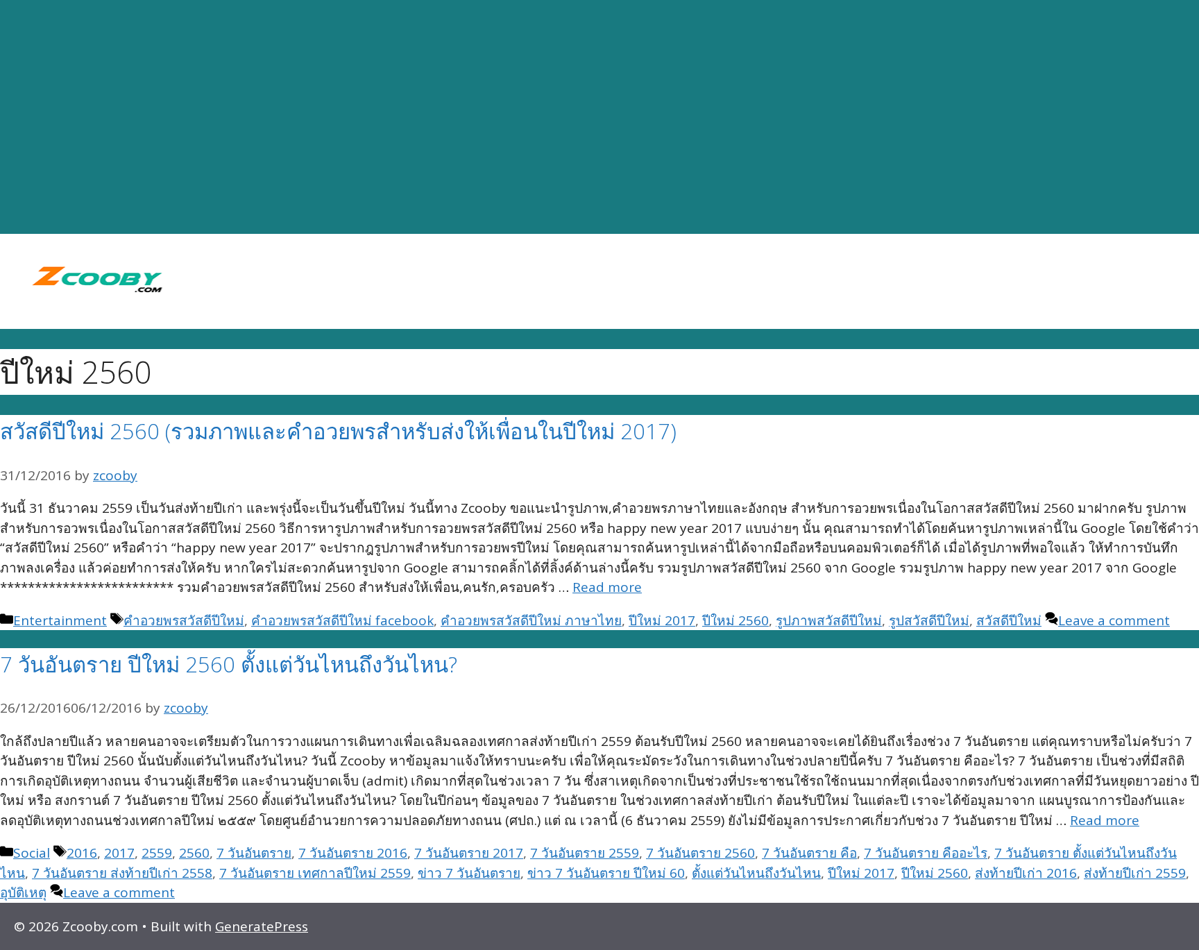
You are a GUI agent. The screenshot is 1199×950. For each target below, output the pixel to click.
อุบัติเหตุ (23, 892)
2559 (157, 853)
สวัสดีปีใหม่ (1008, 620)
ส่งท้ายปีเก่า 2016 (1026, 873)
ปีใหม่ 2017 (662, 620)
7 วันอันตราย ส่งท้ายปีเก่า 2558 (122, 873)
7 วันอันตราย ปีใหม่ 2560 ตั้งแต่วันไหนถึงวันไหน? (228, 664)
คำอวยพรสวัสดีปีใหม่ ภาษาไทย (531, 620)
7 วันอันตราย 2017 (468, 853)
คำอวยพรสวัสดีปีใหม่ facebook (342, 620)
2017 (119, 853)
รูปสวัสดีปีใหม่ (929, 620)
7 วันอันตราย (253, 853)
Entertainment (60, 620)
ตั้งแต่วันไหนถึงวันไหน (756, 873)
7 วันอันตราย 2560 (700, 853)
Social (31, 853)
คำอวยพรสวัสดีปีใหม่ (184, 620)
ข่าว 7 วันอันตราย (469, 873)
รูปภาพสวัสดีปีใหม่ (829, 620)
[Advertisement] (599, 117)
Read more (607, 587)
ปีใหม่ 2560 (735, 620)
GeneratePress (261, 926)
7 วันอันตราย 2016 (352, 853)
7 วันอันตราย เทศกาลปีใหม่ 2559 (315, 873)
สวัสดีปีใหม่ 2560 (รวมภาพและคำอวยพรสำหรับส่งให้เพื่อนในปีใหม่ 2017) (338, 431)
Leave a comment (1114, 620)
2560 (194, 853)
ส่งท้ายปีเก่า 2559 (1135, 873)
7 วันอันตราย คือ (809, 853)
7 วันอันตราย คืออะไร (925, 853)
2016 (82, 853)
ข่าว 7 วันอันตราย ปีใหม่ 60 (606, 873)
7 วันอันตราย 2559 (584, 853)
